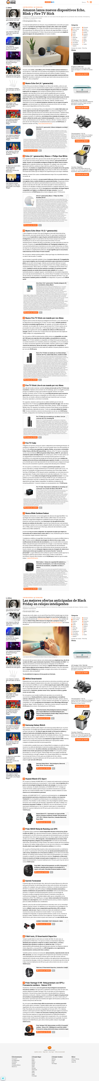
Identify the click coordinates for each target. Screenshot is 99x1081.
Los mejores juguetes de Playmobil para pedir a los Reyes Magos (13, 121)
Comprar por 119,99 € (31, 507)
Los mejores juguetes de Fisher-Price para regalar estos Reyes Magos (13, 137)
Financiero (86, 30)
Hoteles (85, 32)
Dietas (33, 1072)
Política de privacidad (60, 1051)
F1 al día (74, 1060)
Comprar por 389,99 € (44, 768)
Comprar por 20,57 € (82, 74)
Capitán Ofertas (28, 7)
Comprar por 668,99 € (82, 141)
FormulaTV (14, 1059)
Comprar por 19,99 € (31, 150)
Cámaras (86, 27)
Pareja (33, 1063)
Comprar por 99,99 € (31, 225)
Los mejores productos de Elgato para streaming (12, 47)
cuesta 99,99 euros (32, 558)
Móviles (74, 39)
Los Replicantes (15, 1060)
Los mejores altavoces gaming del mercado (13, 19)
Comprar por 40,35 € (44, 718)
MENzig (54, 1059)
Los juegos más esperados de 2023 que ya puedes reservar (12, 105)
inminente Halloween (44, 619)
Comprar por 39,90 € (82, 174)
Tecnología (38, 7)
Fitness (53, 1060)
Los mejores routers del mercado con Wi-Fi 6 (13, 90)
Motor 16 (74, 1062)
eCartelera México (16, 1065)
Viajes (33, 1071)
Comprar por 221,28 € (44, 1032)
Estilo (53, 1062)
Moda (33, 1060)
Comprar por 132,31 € (44, 822)
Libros (74, 35)
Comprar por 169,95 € (44, 970)
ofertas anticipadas (56, 622)
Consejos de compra (76, 48)
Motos (85, 37)
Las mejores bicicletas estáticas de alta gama (13, 76)
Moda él (85, 35)
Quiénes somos (38, 1051)
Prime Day (84, 48)
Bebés (33, 1065)
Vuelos (85, 44)
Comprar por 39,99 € (31, 379)
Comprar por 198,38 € (44, 924)
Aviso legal (51, 1051)
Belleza (33, 1062)
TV (84, 42)
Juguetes (86, 34)
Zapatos (75, 45)
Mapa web (45, 1051)
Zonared (14, 1063)
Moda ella (75, 37)
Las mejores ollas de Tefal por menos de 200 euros (12, 33)
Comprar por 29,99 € (31, 437)
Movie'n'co (14, 1066)
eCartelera (14, 1062)
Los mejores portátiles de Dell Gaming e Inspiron (13, 62)
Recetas (34, 1068)
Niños (85, 39)
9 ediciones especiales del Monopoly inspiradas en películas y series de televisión (13, 169)
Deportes (75, 30)
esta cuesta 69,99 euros (45, 123)
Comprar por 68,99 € (82, 107)
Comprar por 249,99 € (32, 312)
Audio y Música (76, 27)
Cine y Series (76, 29)
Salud (33, 1066)
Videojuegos (75, 44)
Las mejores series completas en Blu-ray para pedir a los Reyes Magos (13, 185)
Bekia (33, 1059)
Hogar (74, 32)
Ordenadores (76, 40)
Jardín (74, 34)
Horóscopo (34, 1069)
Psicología (34, 1075)
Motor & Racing (75, 1059)
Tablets (85, 40)
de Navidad (55, 619)
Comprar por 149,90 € (42, 872)
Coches (85, 29)
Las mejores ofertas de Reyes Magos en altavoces (12, 152)
